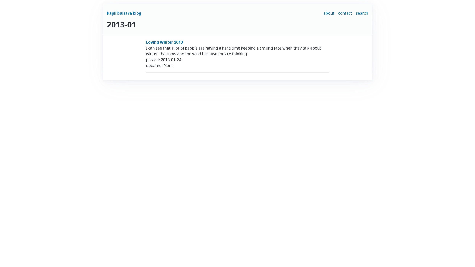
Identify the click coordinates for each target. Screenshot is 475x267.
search (362, 13)
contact (345, 13)
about (328, 13)
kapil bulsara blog (124, 13)
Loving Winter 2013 (164, 42)
